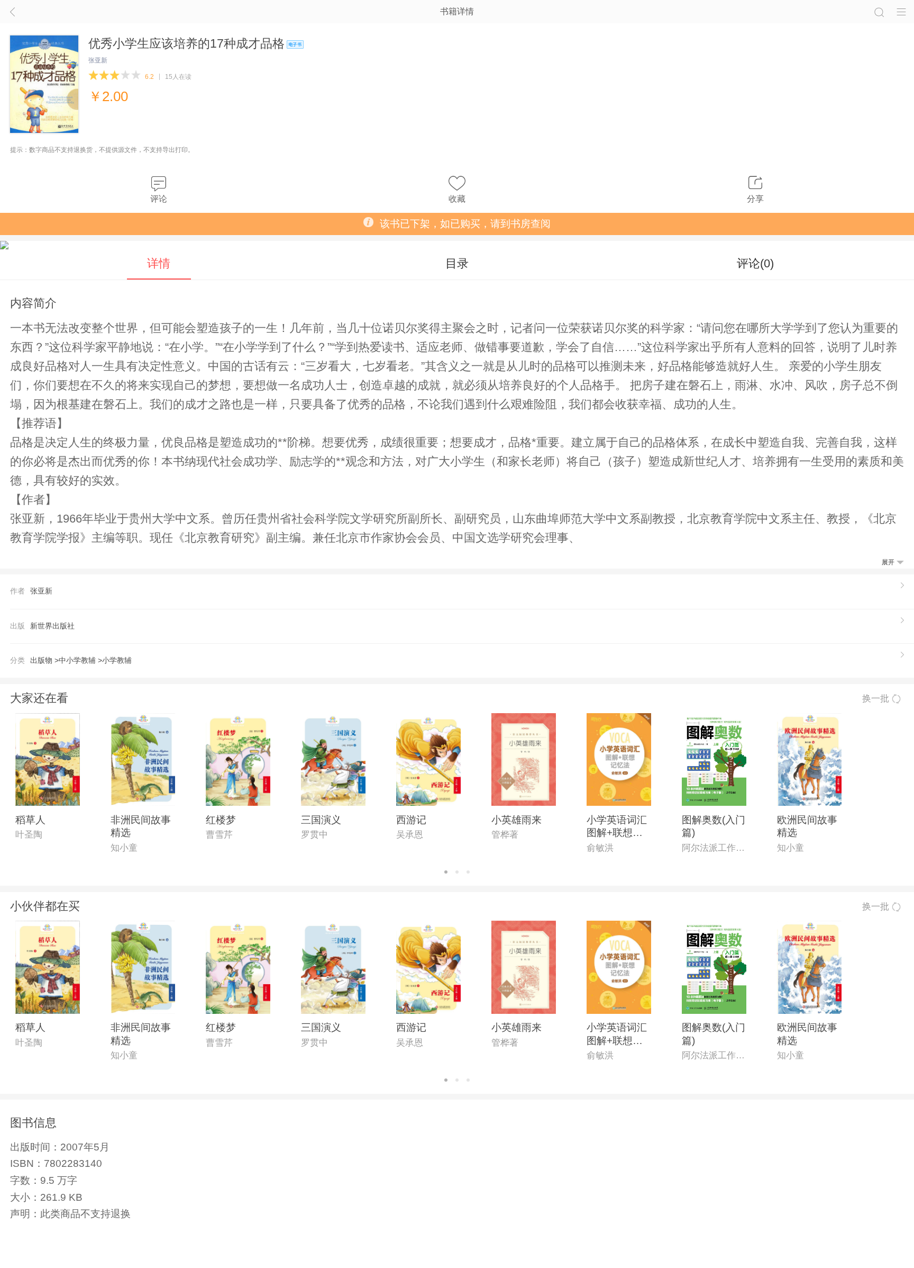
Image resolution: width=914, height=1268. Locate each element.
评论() (755, 263)
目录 (457, 263)
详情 (158, 263)
